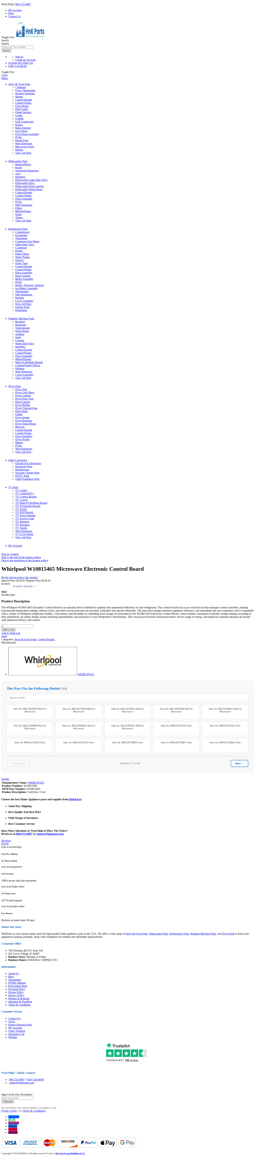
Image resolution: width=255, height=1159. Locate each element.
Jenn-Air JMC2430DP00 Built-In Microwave (176, 710)
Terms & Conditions (19, 1004)
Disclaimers (14, 979)
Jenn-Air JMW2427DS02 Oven (30, 742)
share (4, 636)
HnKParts (75, 799)
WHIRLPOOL (86, 674)
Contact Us (14, 16)
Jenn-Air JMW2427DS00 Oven (176, 725)
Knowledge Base (17, 985)
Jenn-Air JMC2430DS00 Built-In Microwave (30, 710)
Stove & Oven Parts (19, 84)
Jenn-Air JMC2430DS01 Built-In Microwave (127, 727)
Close (4, 75)
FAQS (4, 843)
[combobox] (17, 47)
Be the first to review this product (19, 577)
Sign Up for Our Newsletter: (17, 1094)
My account (14, 10)
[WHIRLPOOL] (42, 674)
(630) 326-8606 (35, 1079)
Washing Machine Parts (21, 318)
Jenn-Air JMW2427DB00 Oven (127, 742)
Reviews (6, 840)
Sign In (19, 56)
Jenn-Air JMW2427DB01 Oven (176, 742)
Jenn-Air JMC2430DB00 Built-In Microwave (30, 727)
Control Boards (46, 639)
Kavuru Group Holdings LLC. (70, 1153)
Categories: (7, 639)
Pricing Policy (16, 992)
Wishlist (12, 1037)
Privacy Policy (16, 995)
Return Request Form (20, 1024)
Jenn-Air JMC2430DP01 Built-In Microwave (225, 710)
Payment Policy (17, 989)
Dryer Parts (14, 386)
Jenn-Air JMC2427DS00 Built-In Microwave (78, 710)
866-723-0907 (23, 4)
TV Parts (13, 487)
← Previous (18, 763)
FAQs (11, 1021)
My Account (15, 545)
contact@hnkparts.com (50, 833)
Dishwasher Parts (17, 161)
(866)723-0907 (24, 833)
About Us (13, 973)
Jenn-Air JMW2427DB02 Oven (225, 742)
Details (5, 779)
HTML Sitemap (17, 982)
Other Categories (17, 460)
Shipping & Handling (20, 1001)
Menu (4, 78)
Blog (11, 13)
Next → (239, 763)
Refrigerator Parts (18, 228)
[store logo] (30, 37)
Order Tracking (16, 1030)
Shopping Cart (16, 1034)
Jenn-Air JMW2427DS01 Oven (225, 725)
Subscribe (8, 1101)
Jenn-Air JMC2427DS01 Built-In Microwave (127, 710)
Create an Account (25, 59)
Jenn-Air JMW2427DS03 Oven (78, 742)
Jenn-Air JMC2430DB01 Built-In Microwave (78, 727)
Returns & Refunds (18, 998)
